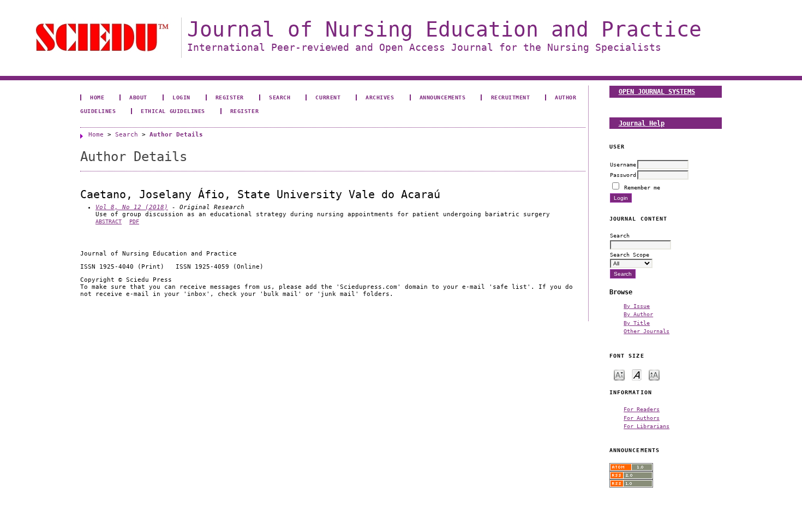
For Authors (642, 417)
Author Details (176, 134)
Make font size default (636, 374)
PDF (134, 221)
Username (623, 164)
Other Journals (646, 331)
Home (97, 97)
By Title (637, 322)
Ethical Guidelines (173, 111)
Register (230, 97)
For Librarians (646, 426)
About (138, 97)
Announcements (443, 97)
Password (623, 174)
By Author (638, 314)
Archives (380, 97)
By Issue (637, 305)
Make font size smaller (619, 374)
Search (279, 97)
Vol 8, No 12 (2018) (131, 207)
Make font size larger (654, 374)
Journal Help (642, 123)
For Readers (642, 409)
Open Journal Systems (657, 91)
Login (181, 97)
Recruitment (510, 97)
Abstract (108, 221)
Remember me (642, 187)
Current (327, 97)
